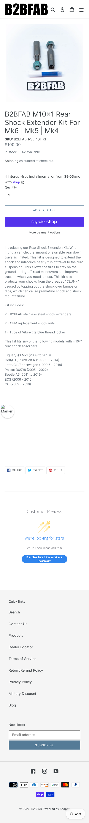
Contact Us (18, 624)
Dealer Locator (21, 647)
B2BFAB (36, 809)
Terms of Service (22, 659)
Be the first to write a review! (44, 559)
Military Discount (22, 693)
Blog (12, 705)
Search (14, 612)
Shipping (11, 161)
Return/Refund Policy (26, 670)
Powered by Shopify (56, 809)
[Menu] (81, 9)
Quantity (11, 187)
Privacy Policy (20, 682)
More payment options (44, 232)
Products (16, 635)
